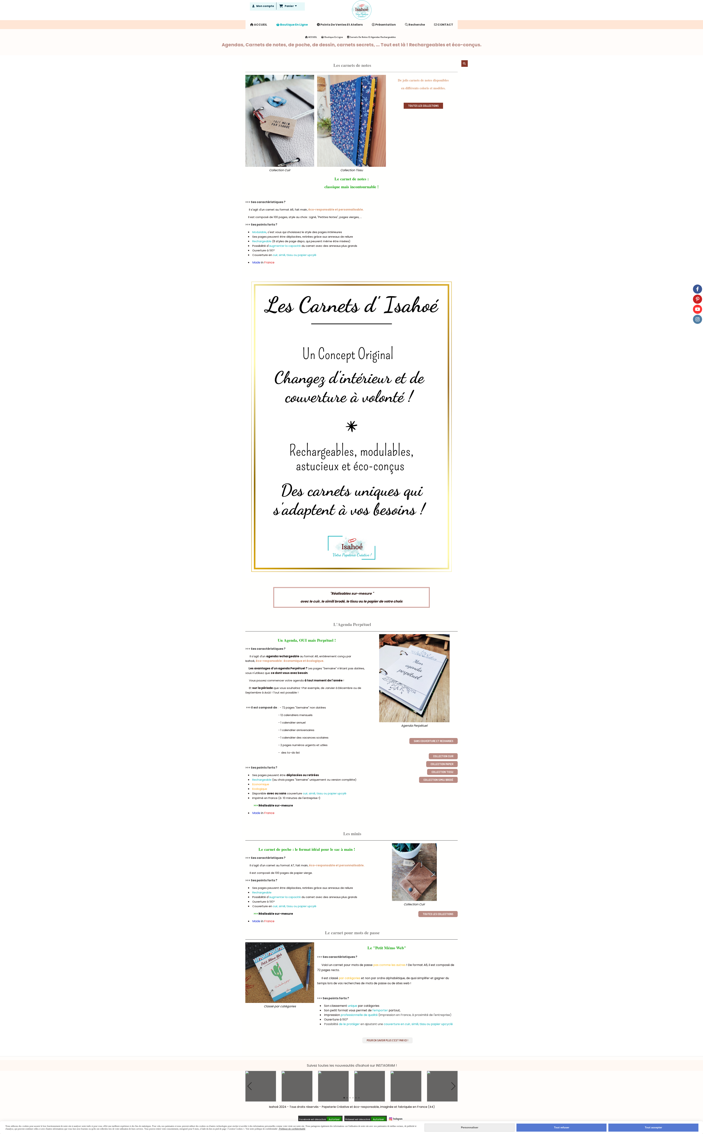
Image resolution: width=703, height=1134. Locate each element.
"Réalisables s (341, 593)
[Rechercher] (464, 63)
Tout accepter (653, 1127)
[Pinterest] (697, 299)
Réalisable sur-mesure (275, 805)
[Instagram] (697, 319)
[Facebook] (697, 289)
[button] (249, 1086)
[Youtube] (697, 309)
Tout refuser (561, 1127)
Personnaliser (469, 1127)
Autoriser (334, 1119)
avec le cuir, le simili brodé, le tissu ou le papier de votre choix (351, 601)
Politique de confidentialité (291, 1129)
